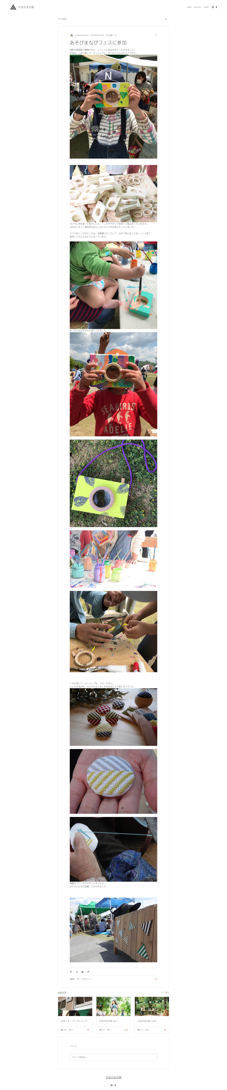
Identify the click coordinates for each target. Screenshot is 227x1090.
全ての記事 (62, 19)
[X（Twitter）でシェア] (77, 972)
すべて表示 (165, 992)
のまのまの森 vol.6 (147, 1021)
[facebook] (216, 7)
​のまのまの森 (26, 7)
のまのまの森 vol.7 (108, 1021)
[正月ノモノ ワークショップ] (75, 1006)
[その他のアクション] (155, 35)
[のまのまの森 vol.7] (113, 1006)
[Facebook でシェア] (71, 972)
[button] (166, 19)
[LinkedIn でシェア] (82, 972)
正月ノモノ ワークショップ (74, 1021)
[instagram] (213, 7)
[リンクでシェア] (88, 972)
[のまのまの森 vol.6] (152, 1006)
